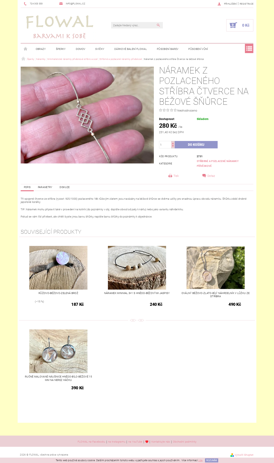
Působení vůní (198, 48)
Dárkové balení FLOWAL (130, 48)
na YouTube (135, 441)
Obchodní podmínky (184, 441)
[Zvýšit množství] (173, 143)
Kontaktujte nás (160, 441)
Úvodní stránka (26, 49)
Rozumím (211, 460)
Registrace (246, 4)
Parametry (45, 187)
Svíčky (99, 48)
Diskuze (65, 187)
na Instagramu (116, 441)
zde (200, 460)
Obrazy (41, 48)
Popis (27, 187)
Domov (80, 48)
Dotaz (211, 175)
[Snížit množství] (173, 146)
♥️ (146, 441)
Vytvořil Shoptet (244, 454)
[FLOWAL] (60, 27)
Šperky (61, 48)
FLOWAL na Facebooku (91, 441)
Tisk (176, 175)
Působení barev (167, 48)
